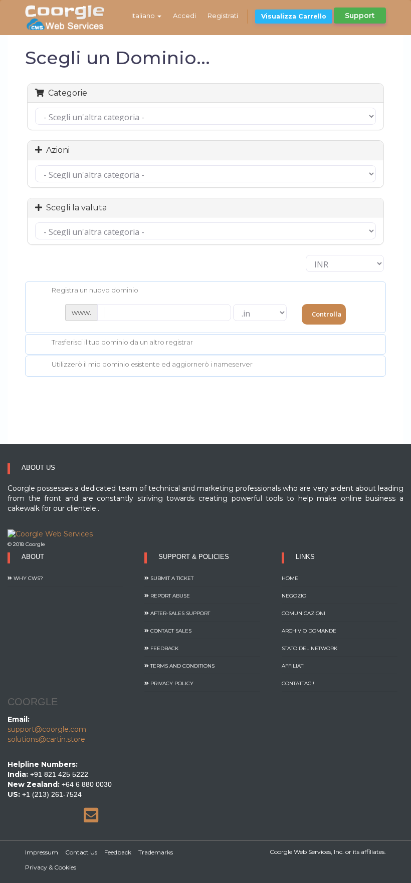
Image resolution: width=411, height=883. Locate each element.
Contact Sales (170, 631)
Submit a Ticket (171, 578)
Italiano (143, 16)
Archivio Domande (309, 631)
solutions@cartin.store (46, 739)
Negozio (294, 596)
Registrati (223, 16)
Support (360, 15)
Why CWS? (27, 578)
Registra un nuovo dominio (95, 290)
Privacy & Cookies (50, 867)
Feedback (163, 648)
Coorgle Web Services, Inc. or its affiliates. (328, 851)
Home (290, 578)
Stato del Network (309, 648)
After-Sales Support (179, 613)
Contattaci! (298, 683)
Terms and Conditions (182, 666)
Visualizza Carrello (293, 16)
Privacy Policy (171, 683)
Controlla (326, 314)
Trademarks (155, 852)
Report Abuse (169, 596)
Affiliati (293, 666)
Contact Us (81, 852)
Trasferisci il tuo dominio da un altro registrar (122, 343)
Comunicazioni (303, 613)
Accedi (184, 16)
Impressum (41, 852)
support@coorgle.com (47, 729)
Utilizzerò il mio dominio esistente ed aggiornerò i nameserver (152, 364)
